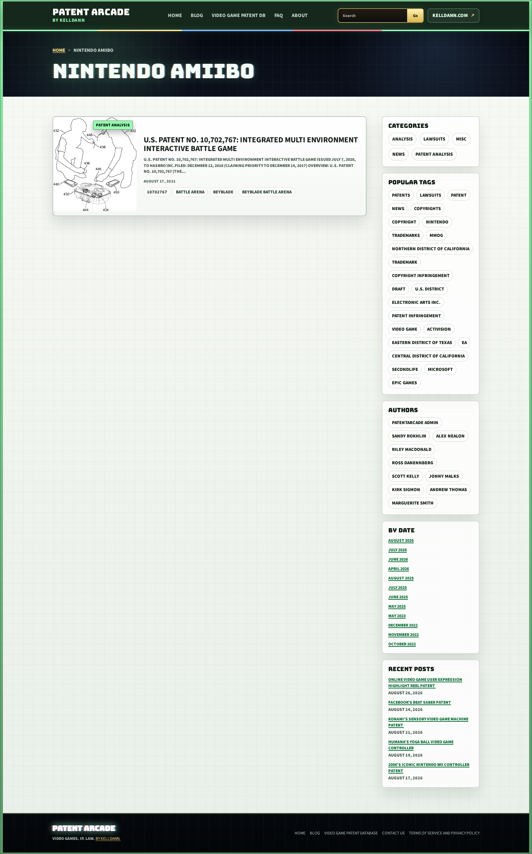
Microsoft (440, 369)
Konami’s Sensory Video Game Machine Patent (428, 722)
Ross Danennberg (412, 463)
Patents (401, 195)
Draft (398, 289)
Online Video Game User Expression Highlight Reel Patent (425, 683)
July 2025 (397, 588)
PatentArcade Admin (415, 422)
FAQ (278, 15)
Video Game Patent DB (239, 15)
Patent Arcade (83, 828)
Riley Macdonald (411, 449)
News (398, 154)
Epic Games (404, 383)
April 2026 (398, 569)
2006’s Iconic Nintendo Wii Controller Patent (428, 768)
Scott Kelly (405, 476)
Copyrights (427, 208)
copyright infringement (420, 275)
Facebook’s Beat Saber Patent (419, 702)
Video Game (404, 329)
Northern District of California (430, 249)
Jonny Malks (444, 476)
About (300, 15)
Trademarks (406, 235)
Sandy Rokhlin (409, 436)
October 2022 (402, 644)
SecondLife (405, 369)
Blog (197, 15)
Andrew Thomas (448, 489)
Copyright (404, 222)
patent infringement (416, 316)
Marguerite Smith (413, 503)
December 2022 (403, 625)
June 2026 (398, 559)
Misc (461, 139)
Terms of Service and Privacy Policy (444, 833)
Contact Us (393, 833)
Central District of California (428, 356)
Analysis (402, 139)
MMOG (436, 235)
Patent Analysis (434, 154)
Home (175, 15)
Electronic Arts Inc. (416, 302)
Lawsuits (434, 139)
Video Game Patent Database (351, 833)
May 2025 (397, 606)
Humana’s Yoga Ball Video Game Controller (420, 745)
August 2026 (401, 540)
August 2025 (401, 578)
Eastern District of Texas (422, 342)
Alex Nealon (450, 436)
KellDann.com (450, 15)
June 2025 (398, 597)
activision (439, 329)
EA (464, 342)
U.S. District (429, 289)
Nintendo (437, 222)
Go (415, 16)
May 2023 (397, 616)
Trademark (404, 262)
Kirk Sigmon (406, 489)
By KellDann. (108, 839)
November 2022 (403, 635)
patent (458, 195)
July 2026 (397, 550)
